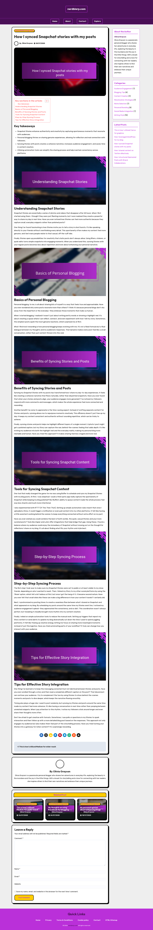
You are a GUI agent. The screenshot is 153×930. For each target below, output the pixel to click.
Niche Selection (120, 104)
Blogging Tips (119, 92)
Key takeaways (23, 104)
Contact (82, 21)
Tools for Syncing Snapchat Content (30, 115)
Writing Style (119, 115)
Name (17, 869)
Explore (97, 21)
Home (54, 21)
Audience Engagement (123, 89)
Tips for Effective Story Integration (29, 120)
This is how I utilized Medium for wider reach (37, 747)
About (68, 21)
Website (17, 884)
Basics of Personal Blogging (26, 109)
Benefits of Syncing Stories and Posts (30, 112)
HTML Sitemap (111, 920)
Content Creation (121, 96)
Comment (18, 838)
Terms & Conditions (65, 920)
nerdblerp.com (76, 9)
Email (17, 877)
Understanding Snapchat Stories (28, 106)
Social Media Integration (24, 30)
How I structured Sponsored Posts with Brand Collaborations (125, 160)
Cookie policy (83, 920)
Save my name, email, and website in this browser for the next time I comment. (47, 892)
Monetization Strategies (123, 100)
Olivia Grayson (27, 43)
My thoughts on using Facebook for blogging (58, 808)
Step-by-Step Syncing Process (27, 117)
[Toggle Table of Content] (45, 101)
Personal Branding (121, 108)
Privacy (48, 920)
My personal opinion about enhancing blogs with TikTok (90, 809)
